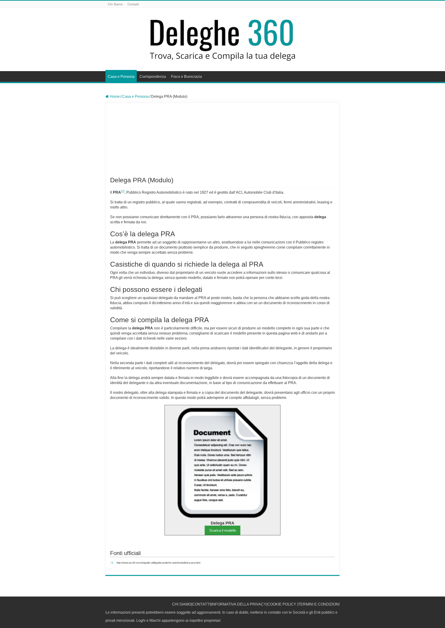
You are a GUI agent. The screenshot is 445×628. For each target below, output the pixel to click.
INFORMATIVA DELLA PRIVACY (238, 604)
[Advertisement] (222, 141)
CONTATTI (201, 604)
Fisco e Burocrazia (186, 77)
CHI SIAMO (181, 604)
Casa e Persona (121, 77)
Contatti (133, 4)
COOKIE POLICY (281, 604)
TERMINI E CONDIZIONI (319, 604)
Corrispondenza (153, 77)
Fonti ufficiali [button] (125, 553)
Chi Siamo (115, 4)
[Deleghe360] (222, 38)
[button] (122, 192)
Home (114, 96)
